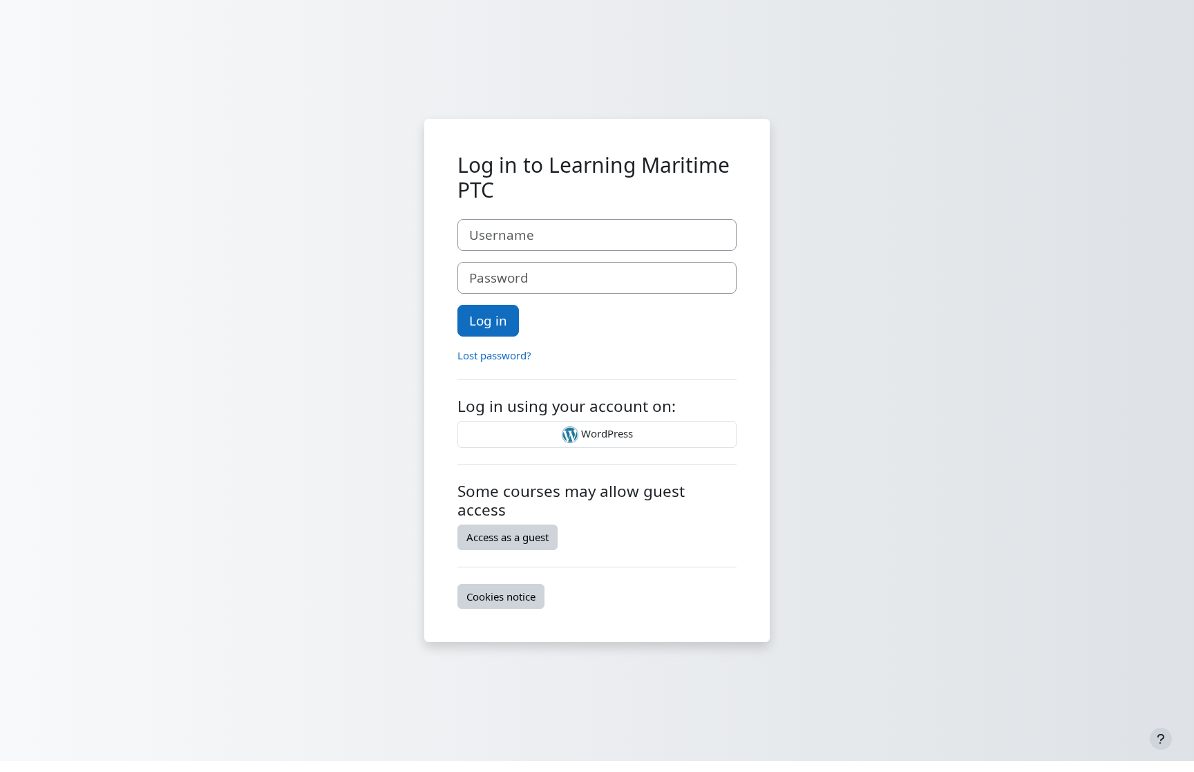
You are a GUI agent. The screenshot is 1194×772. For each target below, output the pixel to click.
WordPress (605, 433)
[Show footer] (1161, 739)
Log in (488, 320)
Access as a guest (507, 537)
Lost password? (494, 355)
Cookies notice (501, 596)
